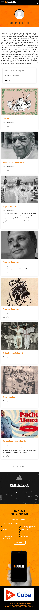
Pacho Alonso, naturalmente (14, 441)
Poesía (5, 530)
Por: (4, 122)
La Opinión (25, 530)
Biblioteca (6, 538)
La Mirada (6, 532)
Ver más (6, 126)
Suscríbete (20, 542)
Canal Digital (26, 532)
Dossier (6, 534)
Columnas (24, 536)
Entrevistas (7, 536)
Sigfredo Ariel (10, 122)
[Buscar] (37, 2)
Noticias (24, 534)
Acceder (19, 492)
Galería (6, 119)
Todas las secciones (10, 523)
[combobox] (19, 75)
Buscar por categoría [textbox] (12, 75)
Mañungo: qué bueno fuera (13, 163)
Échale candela (9, 397)
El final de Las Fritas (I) (13, 353)
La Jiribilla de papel (10, 527)
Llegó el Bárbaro (9, 207)
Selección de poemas (11, 262)
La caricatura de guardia (30, 526)
